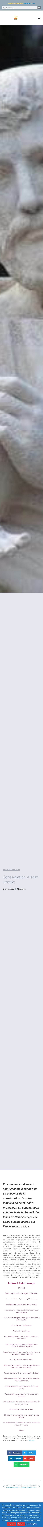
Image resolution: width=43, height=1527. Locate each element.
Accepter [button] (11, 1524)
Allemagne (27, 3)
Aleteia (31, 1440)
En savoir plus (31, 1524)
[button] (39, 18)
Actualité (22, 889)
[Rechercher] (39, 7)
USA (33, 3)
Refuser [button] (21, 1524)
